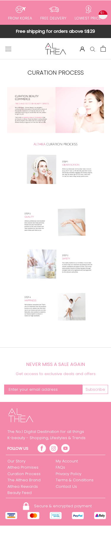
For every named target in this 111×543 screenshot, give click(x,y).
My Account (67, 461)
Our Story (16, 461)
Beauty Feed (19, 492)
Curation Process (24, 474)
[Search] (92, 48)
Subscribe (95, 389)
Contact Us (66, 486)
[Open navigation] (8, 48)
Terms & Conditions (75, 480)
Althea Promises (22, 467)
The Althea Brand (24, 480)
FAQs (60, 467)
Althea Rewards (22, 486)
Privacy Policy (68, 474)
